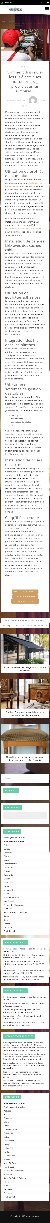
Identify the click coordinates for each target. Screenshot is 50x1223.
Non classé (9, 901)
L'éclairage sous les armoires (25, 601)
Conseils (8, 860)
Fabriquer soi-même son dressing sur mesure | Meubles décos (21, 1081)
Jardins (7, 886)
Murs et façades (11, 897)
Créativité (8, 867)
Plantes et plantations (14, 905)
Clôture (7, 856)
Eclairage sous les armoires (25, 591)
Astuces (25, 67)
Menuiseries (9, 890)
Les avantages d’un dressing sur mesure (24, 1084)
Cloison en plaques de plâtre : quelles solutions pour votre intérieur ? (21, 962)
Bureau (7, 849)
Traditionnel (9, 931)
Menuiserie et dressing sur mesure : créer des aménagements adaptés (23, 978)
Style (6, 920)
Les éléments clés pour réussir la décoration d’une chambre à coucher (24, 1048)
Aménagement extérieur (15, 837)
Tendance (8, 924)
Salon (6, 916)
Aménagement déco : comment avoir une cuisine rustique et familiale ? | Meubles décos (23, 1045)
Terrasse (8, 927)
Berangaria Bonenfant (16, 100)
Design (7, 879)
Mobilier (7, 894)
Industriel (8, 882)
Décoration (9, 875)
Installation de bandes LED (25, 596)
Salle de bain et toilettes (15, 912)
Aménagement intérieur (15, 841)
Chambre (8, 852)
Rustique (8, 909)
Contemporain (10, 864)
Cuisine (7, 871)
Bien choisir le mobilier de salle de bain (22, 1059)
